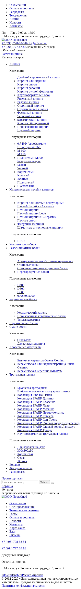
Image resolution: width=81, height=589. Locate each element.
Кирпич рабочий (28, 88)
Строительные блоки (23, 323)
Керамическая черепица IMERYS (39, 371)
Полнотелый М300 (30, 157)
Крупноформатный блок (33, 95)
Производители (12, 478)
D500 (20, 288)
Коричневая (25, 454)
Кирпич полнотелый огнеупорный (40, 202)
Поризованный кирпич (33, 126)
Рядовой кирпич (28, 102)
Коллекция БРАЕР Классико (36, 402)
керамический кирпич (32, 119)
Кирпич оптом (27, 84)
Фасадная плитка (20, 468)
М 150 (21, 154)
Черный (22, 168)
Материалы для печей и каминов (31, 189)
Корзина (7, 486)
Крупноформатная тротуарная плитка (42, 433)
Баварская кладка (28, 161)
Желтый (22, 179)
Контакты (16, 26)
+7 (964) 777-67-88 (14, 46)
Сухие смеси (18, 326)
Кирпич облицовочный (33, 123)
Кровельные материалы (25, 347)
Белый (21, 164)
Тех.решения (18, 15)
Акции (14, 19)
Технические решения (24, 510)
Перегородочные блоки (33, 271)
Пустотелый (25, 186)
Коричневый (25, 171)
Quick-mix (24, 340)
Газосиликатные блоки (24, 248)
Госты (13, 513)
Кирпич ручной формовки (35, 91)
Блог (12, 531)
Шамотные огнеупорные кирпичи (40, 227)
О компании (17, 4)
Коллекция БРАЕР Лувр (33, 405)
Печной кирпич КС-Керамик (36, 217)
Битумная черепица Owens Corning (40, 360)
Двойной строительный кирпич (38, 77)
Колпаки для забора (22, 244)
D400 (20, 285)
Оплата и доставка (21, 8)
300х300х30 (25, 450)
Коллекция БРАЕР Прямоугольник (40, 412)
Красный (23, 175)
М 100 (21, 150)
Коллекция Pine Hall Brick (34, 395)
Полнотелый (25, 182)
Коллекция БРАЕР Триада (34, 430)
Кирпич (14, 64)
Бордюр (14, 464)
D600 (20, 292)
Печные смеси (27, 220)
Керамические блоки (23, 299)
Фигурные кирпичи (30, 224)
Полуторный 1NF (29, 147)
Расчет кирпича (12, 53)
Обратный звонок (14, 50)
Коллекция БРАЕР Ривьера (35, 416)
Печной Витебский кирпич (35, 206)
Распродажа (17, 471)
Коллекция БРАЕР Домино (35, 398)
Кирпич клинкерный (31, 81)
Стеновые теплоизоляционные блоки (42, 268)
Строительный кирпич (32, 109)
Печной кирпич (28, 209)
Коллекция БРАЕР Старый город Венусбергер (48, 423)
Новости (15, 22)
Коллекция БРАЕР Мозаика (35, 409)
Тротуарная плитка (22, 374)
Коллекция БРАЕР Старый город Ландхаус (46, 426)
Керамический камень (32, 312)
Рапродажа (16, 12)
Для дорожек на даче (31, 447)
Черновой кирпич (29, 116)
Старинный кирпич (30, 105)
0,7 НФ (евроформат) (31, 143)
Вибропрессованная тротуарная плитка (43, 391)
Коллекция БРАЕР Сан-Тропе (37, 419)
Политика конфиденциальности (23, 585)
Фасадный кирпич (29, 112)
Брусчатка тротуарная (32, 387)
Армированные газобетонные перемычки (45, 261)
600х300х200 (26, 295)
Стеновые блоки (28, 264)
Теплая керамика (28, 319)
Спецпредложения (21, 506)
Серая (21, 457)
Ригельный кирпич (30, 98)
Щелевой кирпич (28, 130)
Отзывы (14, 535)
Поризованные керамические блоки (41, 316)
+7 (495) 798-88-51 (14, 43)
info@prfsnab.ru (36, 43)
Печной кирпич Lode (31, 213)
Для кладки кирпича (31, 343)
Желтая (22, 461)
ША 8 (21, 240)
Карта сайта (17, 528)
